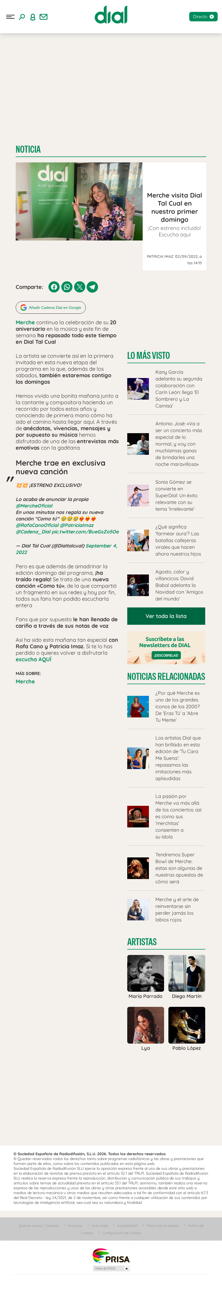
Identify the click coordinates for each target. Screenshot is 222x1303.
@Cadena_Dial (33, 532)
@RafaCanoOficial (37, 525)
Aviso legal (100, 1226)
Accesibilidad (127, 1226)
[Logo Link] (111, 14)
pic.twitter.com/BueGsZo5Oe (85, 532)
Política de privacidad (163, 1226)
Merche (25, 681)
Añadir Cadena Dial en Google (55, 307)
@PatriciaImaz (76, 525)
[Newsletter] (43, 17)
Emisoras (75, 1226)
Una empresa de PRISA (111, 1255)
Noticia (28, 149)
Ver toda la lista (166, 616)
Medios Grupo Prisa (111, 1268)
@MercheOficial (34, 506)
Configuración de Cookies (122, 1233)
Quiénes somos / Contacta (39, 1226)
